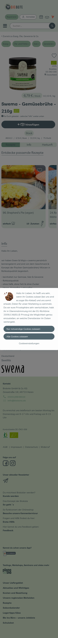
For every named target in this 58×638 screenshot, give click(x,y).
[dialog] (29, 319)
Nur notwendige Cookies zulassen (23, 328)
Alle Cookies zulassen (17, 336)
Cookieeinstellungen (29, 343)
